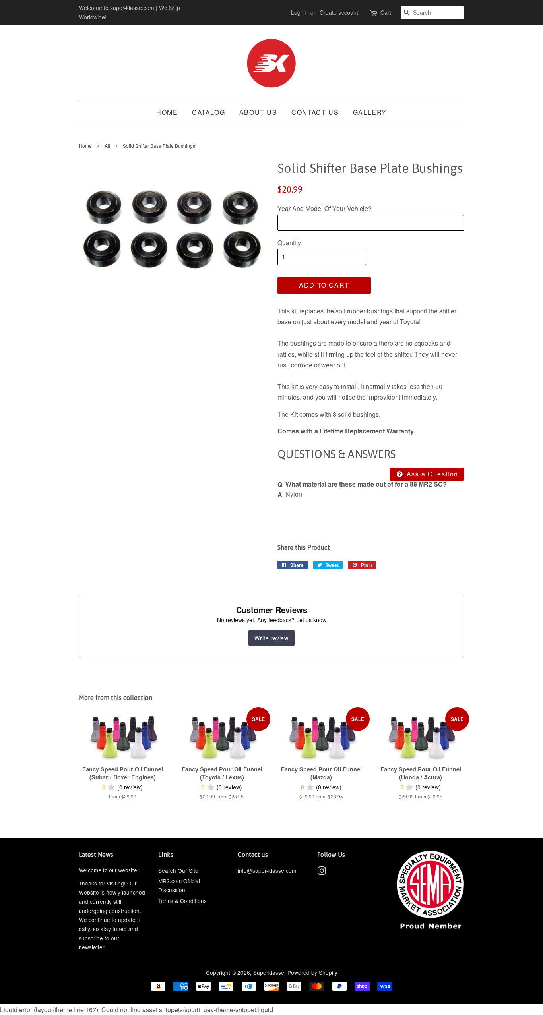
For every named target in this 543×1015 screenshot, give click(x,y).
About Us (258, 112)
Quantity (289, 242)
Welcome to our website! (109, 870)
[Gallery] (172, 231)
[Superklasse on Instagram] (321, 872)
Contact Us (315, 112)
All (107, 145)
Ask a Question (431, 473)
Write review (271, 638)
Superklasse (268, 972)
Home (167, 112)
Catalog (208, 112)
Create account (339, 12)
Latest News (96, 854)
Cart (385, 12)
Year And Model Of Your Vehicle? (324, 208)
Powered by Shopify (312, 972)
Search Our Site (178, 870)
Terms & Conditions (182, 901)
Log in (298, 12)
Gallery (370, 112)
